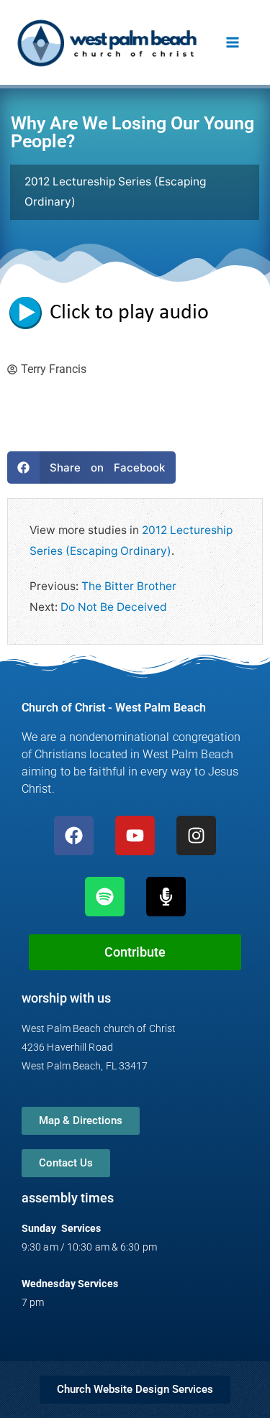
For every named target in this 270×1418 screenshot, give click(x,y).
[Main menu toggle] (232, 42)
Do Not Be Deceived (113, 607)
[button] (91, 467)
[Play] (115, 311)
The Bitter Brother (128, 586)
